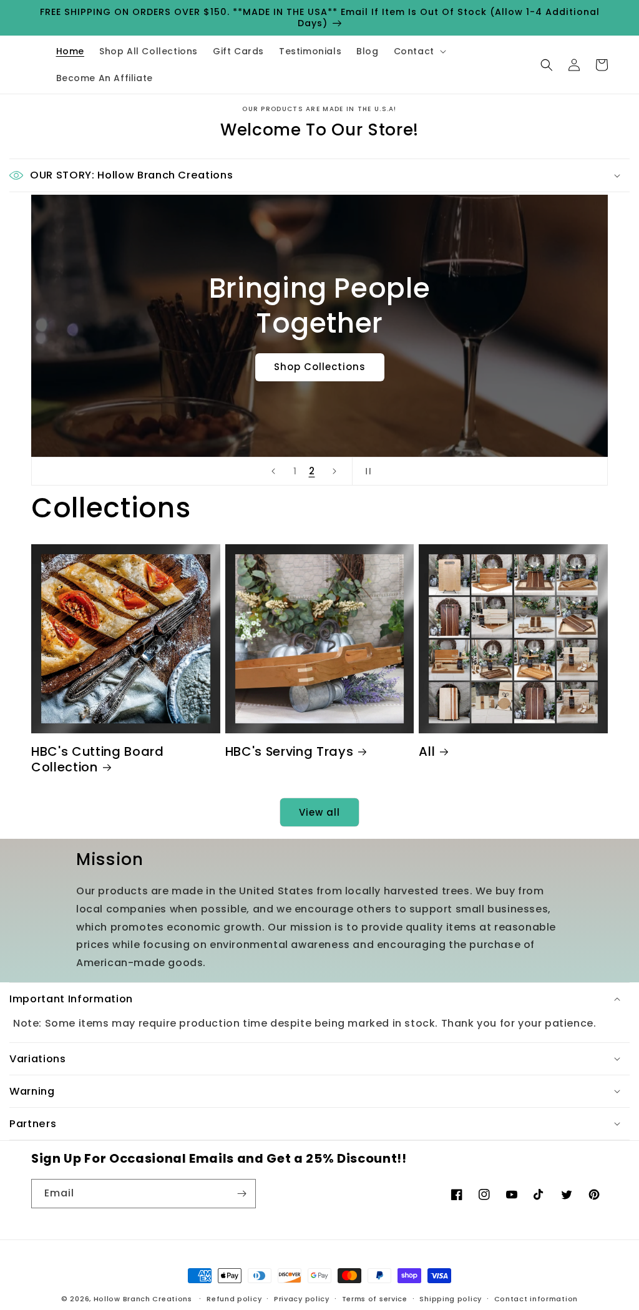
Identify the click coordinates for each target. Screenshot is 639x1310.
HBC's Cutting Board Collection (97, 759)
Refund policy (234, 1299)
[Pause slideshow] (365, 471)
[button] (418, 51)
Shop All (319, 349)
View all (319, 812)
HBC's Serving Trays (289, 752)
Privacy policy (301, 1299)
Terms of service (374, 1299)
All (427, 752)
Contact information (536, 1299)
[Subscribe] (241, 1193)
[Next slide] (334, 471)
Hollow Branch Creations (143, 1299)
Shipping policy (450, 1299)
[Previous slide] (273, 471)
